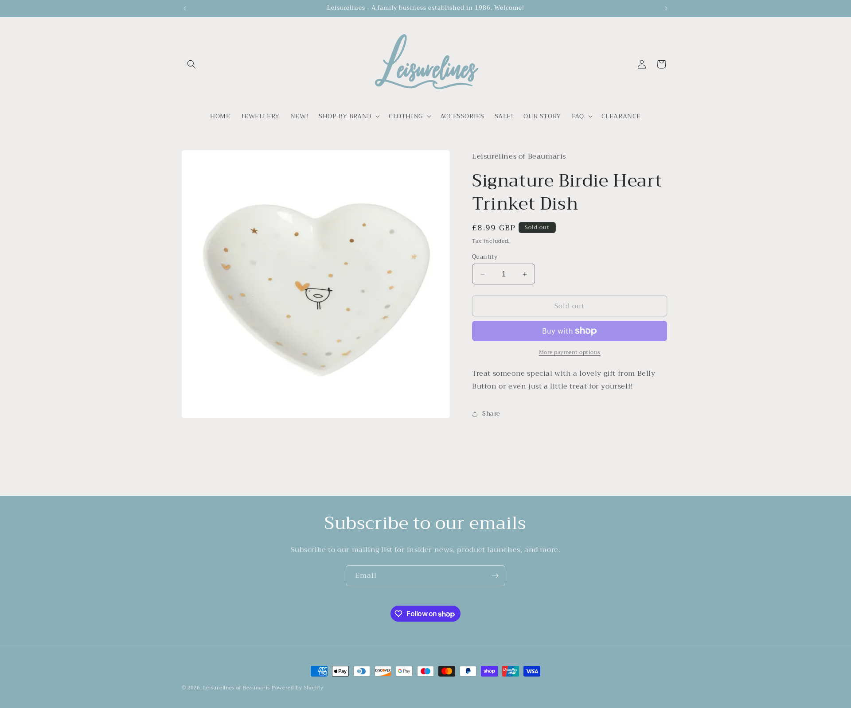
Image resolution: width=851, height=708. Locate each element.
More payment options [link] (570, 352)
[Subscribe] (495, 575)
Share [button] (491, 413)
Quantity (484, 257)
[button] (191, 64)
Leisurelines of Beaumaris (236, 688)
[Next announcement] (666, 8)
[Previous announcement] (185, 8)
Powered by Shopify (298, 688)
